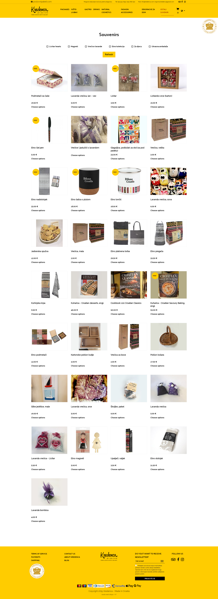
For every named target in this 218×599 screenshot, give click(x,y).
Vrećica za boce (118, 355)
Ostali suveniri (164, 11)
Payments (35, 556)
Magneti (74, 46)
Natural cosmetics (106, 11)
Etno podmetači (39, 355)
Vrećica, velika (157, 147)
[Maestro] (84, 586)
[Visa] (90, 586)
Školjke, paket (117, 406)
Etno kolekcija (118, 46)
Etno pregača (156, 251)
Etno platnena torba (120, 251)
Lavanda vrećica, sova (161, 199)
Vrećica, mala (77, 251)
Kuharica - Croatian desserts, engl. (87, 303)
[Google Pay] (137, 586)
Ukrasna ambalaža (160, 46)
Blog (66, 560)
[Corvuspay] (118, 586)
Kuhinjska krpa (38, 303)
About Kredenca (72, 556)
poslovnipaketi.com (42, 1)
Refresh (109, 54)
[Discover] (108, 586)
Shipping (35, 560)
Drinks (96, 9)
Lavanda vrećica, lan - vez (83, 96)
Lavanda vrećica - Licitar (43, 458)
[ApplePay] (129, 586)
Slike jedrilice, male (40, 406)
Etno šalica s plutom (80, 199)
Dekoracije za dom (148, 11)
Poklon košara (157, 355)
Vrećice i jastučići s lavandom (85, 147)
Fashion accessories (127, 11)
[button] (183, 11)
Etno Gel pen (37, 147)
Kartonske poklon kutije (82, 355)
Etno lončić (116, 199)
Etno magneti (77, 458)
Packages (64, 9)
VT (115, 594)
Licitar (113, 96)
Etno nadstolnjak (39, 199)
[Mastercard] (79, 586)
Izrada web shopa (108, 594)
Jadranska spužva (39, 251)
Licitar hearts (55, 46)
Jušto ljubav (74, 11)
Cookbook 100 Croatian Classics (126, 303)
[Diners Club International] (99, 586)
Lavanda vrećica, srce (81, 406)
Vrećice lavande (95, 46)
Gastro (88, 9)
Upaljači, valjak (118, 458)
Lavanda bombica (39, 510)
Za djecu (138, 46)
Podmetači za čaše (40, 96)
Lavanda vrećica (158, 406)
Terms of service (39, 553)
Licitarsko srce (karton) (161, 96)
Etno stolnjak (156, 458)
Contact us (69, 553)
